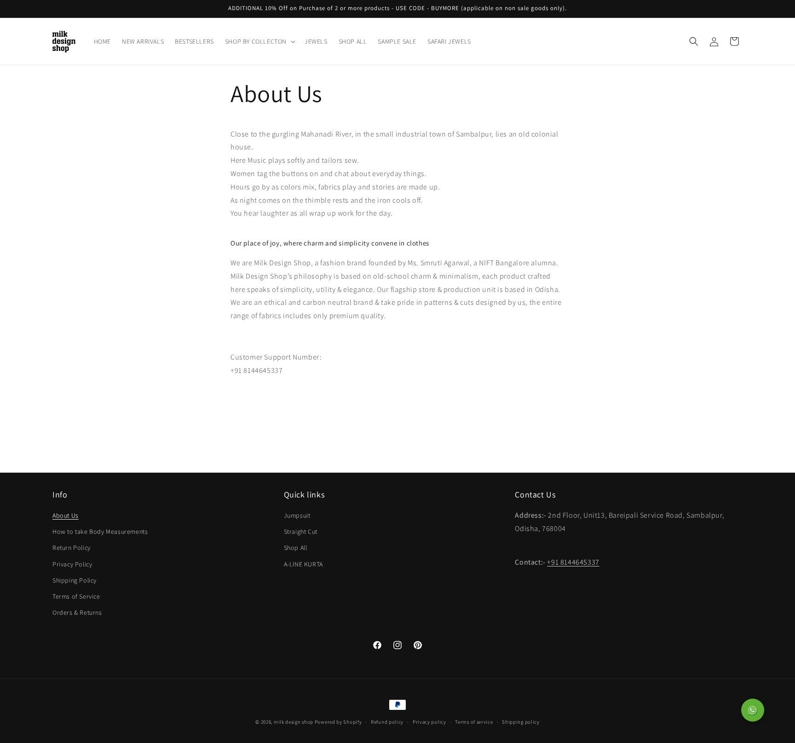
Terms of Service (76, 596)
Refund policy (387, 721)
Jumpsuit (297, 515)
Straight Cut (300, 531)
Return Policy (71, 548)
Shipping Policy (74, 580)
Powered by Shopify (338, 722)
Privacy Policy (72, 564)
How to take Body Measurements (100, 531)
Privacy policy (429, 721)
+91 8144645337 (573, 562)
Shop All (295, 548)
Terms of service (474, 721)
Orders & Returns (77, 612)
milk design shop (293, 722)
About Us (65, 515)
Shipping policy (521, 721)
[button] (259, 41)
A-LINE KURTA (303, 564)
